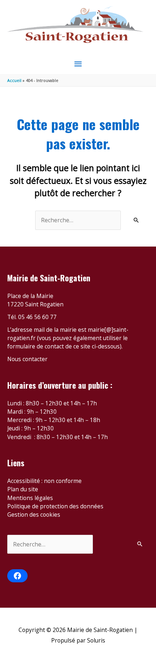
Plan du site (22, 489)
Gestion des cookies (33, 514)
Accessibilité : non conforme (44, 481)
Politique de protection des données (55, 506)
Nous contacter (27, 359)
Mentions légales (30, 498)
